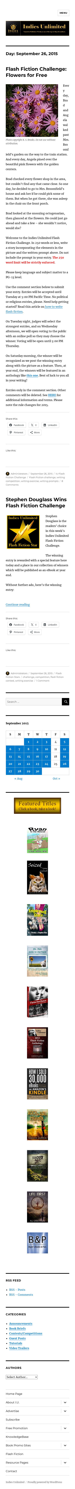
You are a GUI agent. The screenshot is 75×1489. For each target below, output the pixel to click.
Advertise (12, 1411)
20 (10, 764)
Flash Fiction (14, 1454)
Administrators (19, 473)
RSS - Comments (21, 1294)
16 (37, 756)
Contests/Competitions (25, 1333)
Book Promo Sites (18, 1445)
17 (46, 756)
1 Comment (42, 680)
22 (28, 764)
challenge (28, 677)
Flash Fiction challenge (42, 477)
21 (19, 764)
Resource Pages (17, 1462)
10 (46, 749)
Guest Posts (17, 1338)
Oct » (56, 778)
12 (64, 749)
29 (28, 771)
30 (37, 771)
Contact (11, 1471)
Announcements (20, 1323)
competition (42, 677)
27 (10, 771)
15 (28, 756)
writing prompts (49, 481)
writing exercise (30, 481)
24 (46, 764)
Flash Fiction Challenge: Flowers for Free (36, 72)
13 (10, 756)
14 (19, 756)
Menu (63, 12)
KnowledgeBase (17, 1436)
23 (37, 764)
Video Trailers (19, 1348)
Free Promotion (17, 1428)
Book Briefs (17, 1328)
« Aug (18, 778)
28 (19, 771)
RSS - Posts (17, 1289)
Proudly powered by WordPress (45, 1482)
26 (64, 764)
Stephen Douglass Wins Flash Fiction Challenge (36, 502)
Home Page (14, 1393)
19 (64, 756)
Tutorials (15, 1343)
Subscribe (13, 1419)
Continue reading (18, 604)
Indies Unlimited (15, 1482)
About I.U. (12, 1402)
